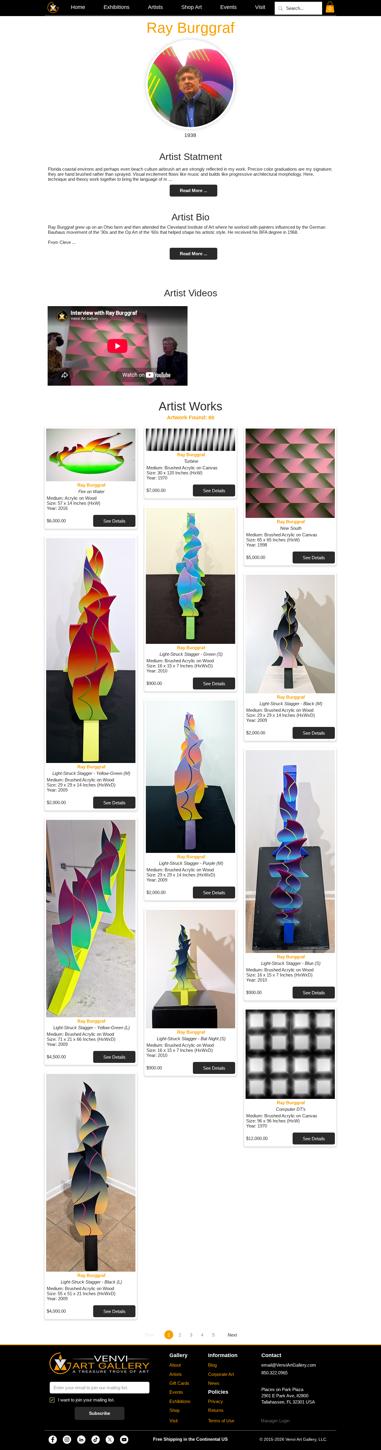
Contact (271, 1355)
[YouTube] (124, 1439)
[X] (110, 1439)
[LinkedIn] (81, 1439)
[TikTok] (95, 1439)
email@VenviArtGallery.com (288, 1365)
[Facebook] (53, 1439)
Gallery (178, 1355)
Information (223, 1355)
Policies (218, 1392)
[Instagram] (67, 1439)
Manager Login (275, 1420)
